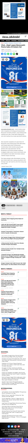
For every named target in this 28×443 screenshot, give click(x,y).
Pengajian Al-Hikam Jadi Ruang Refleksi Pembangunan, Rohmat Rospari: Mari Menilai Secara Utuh (13, 369)
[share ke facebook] (2, 54)
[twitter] (12, 427)
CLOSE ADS (23, 1)
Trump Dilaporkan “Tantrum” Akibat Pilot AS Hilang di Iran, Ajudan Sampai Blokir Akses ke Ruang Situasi (13, 400)
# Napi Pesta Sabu (10, 205)
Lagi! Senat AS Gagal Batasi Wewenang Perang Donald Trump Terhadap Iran (14, 404)
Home (2, 40)
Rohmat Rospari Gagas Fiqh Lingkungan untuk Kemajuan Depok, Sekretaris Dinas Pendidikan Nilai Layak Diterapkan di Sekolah (13, 378)
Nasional (13, 40)
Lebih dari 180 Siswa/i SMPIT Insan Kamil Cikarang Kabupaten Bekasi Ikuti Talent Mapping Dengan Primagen (8, 283)
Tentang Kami (6, 431)
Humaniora (11, 43)
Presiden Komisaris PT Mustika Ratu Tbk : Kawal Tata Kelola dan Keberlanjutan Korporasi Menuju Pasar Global (14, 360)
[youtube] (18, 427)
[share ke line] (14, 54)
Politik (20, 43)
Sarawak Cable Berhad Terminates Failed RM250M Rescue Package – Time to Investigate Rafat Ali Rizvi (14, 417)
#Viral (3, 208)
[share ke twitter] (5, 54)
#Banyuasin (19, 205)
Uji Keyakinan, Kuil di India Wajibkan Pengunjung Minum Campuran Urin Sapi (14, 392)
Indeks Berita (18, 433)
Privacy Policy (8, 433)
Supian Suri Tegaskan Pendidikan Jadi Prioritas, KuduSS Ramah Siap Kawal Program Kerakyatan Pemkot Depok (14, 374)
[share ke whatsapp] (8, 54)
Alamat (3, 429)
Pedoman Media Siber (13, 429)
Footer (14, 431)
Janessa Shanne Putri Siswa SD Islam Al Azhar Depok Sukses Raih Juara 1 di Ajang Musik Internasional (13, 412)
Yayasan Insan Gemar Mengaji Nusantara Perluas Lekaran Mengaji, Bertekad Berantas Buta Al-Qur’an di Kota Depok (13, 383)
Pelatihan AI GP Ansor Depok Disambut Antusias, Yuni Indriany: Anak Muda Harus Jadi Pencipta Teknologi (13, 365)
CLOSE (25, 437)
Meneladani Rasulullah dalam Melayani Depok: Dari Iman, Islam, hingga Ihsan (8, 311)
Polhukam (21, 40)
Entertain (21, 431)
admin (3, 49)
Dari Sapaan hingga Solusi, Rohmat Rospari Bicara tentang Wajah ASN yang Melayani (12, 356)
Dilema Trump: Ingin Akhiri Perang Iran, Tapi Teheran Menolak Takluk (13, 396)
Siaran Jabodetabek (13, 435)
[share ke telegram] (11, 54)
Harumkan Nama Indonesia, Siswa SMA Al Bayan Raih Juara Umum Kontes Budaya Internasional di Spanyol (12, 408)
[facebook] (9, 427)
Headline (6, 43)
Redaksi (8, 40)
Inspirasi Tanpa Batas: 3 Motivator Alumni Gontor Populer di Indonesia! (7, 293)
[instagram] (15, 427)
